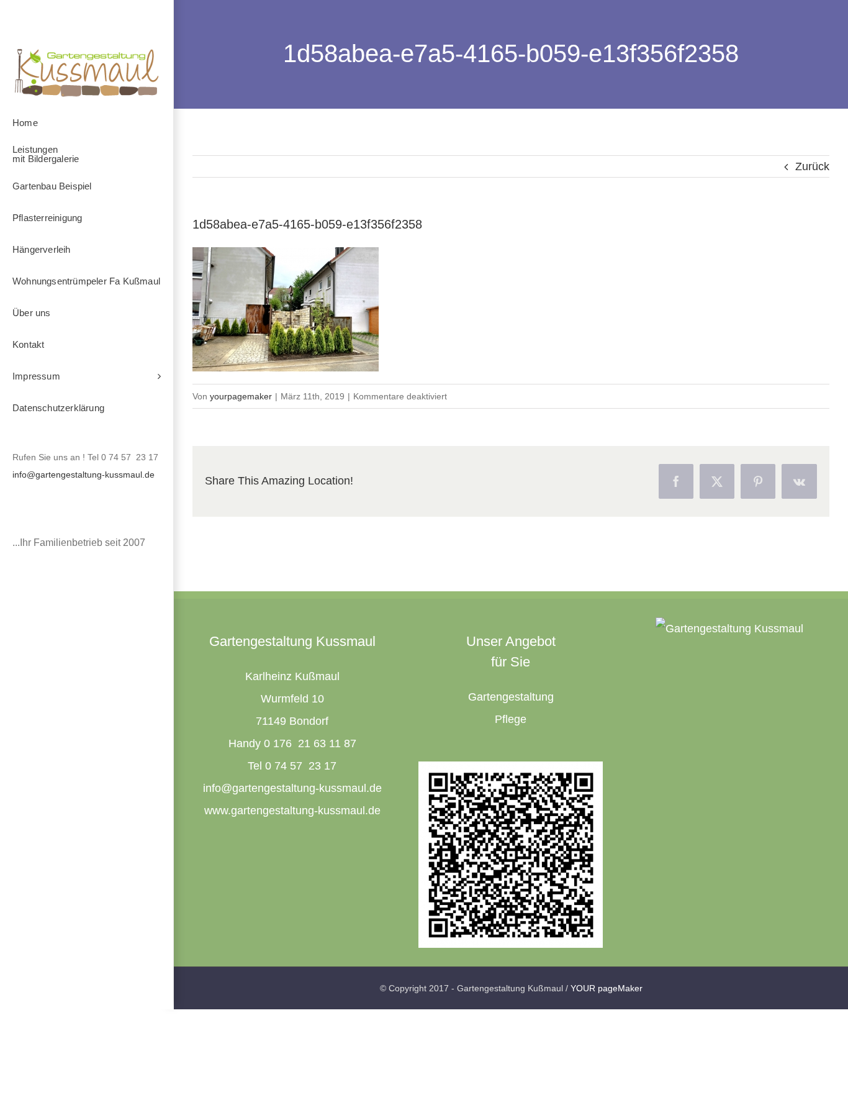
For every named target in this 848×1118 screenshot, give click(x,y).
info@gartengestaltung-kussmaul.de (83, 474)
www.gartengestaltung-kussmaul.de (292, 810)
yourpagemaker (241, 396)
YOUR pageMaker (607, 988)
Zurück (812, 166)
